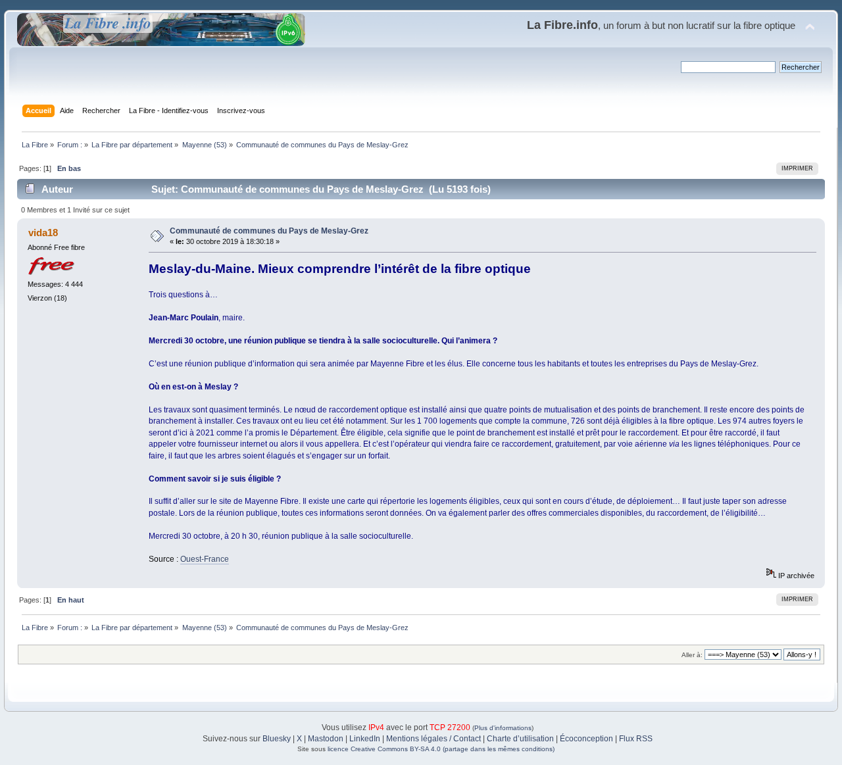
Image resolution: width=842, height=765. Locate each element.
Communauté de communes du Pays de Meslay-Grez (269, 230)
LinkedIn (364, 738)
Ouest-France (204, 559)
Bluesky (276, 738)
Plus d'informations (503, 727)
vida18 (43, 232)
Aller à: (692, 654)
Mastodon (325, 738)
